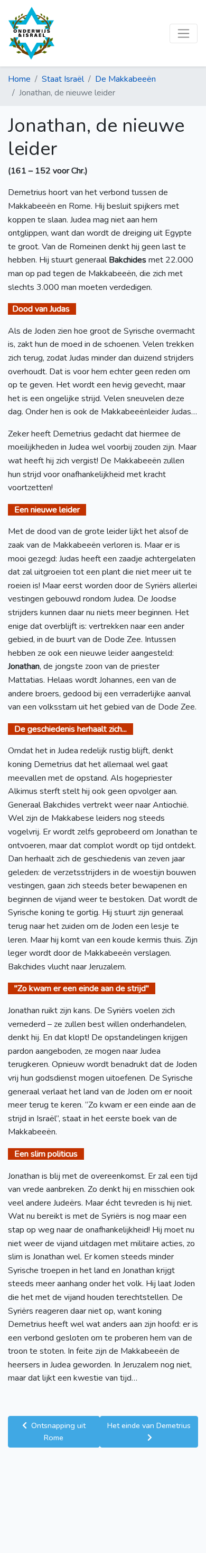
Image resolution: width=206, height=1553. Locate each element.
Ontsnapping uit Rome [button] (57, 1431)
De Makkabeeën (125, 79)
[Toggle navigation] (184, 33)
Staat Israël (63, 79)
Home (19, 79)
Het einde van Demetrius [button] (149, 1425)
